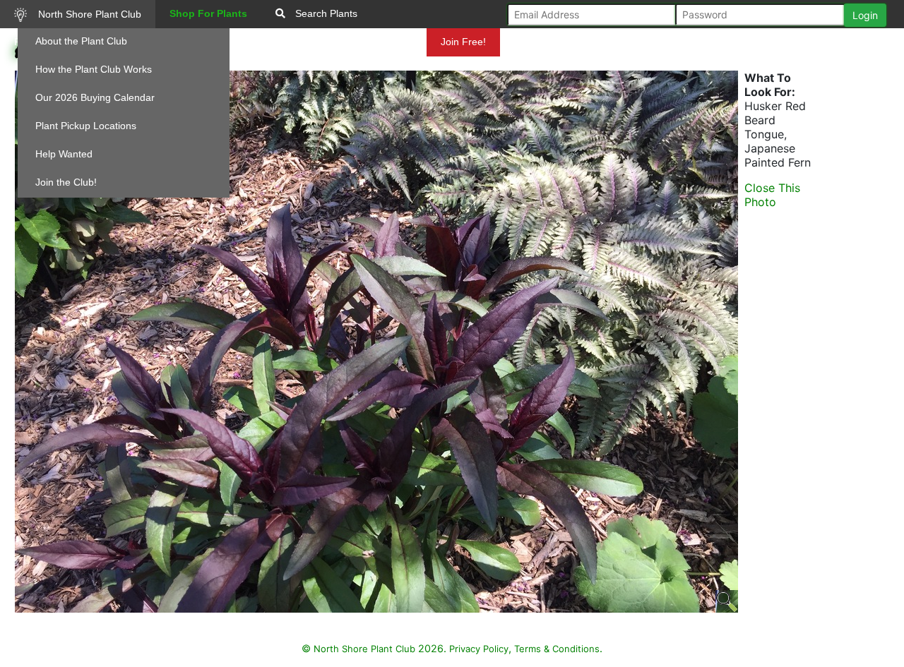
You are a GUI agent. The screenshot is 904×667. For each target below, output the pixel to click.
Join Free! (463, 41)
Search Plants (324, 13)
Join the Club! (66, 182)
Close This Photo (772, 195)
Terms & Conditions (557, 648)
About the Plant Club (81, 41)
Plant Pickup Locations (85, 125)
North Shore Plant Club (88, 14)
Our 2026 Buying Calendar (95, 97)
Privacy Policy (479, 648)
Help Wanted (64, 154)
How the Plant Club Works (93, 69)
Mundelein (387, 41)
